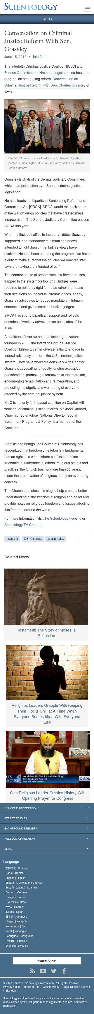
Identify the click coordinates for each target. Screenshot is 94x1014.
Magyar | (17, 921)
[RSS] (33, 971)
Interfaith (39, 56)
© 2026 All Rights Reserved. (41, 983)
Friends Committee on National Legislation (37, 72)
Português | (19, 936)
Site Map (10, 990)
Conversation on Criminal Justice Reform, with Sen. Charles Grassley (44, 82)
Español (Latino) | (21, 887)
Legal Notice (70, 986)
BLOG (47, 18)
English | (15, 877)
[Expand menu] (47, 808)
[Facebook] (64, 971)
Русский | (16, 940)
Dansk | (14, 873)
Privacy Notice (11, 986)
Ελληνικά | (16, 902)
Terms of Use (31, 986)
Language (11, 861)
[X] (53, 971)
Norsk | (16, 931)
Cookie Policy (51, 986)
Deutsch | (16, 892)
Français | (15, 897)
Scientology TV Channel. (23, 524)
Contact (86, 986)
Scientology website (65, 518)
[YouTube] (43, 971)
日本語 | (16, 916)
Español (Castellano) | (24, 882)
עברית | (14, 907)
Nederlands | (16, 926)
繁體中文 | (16, 868)
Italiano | (14, 911)
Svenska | (16, 945)
